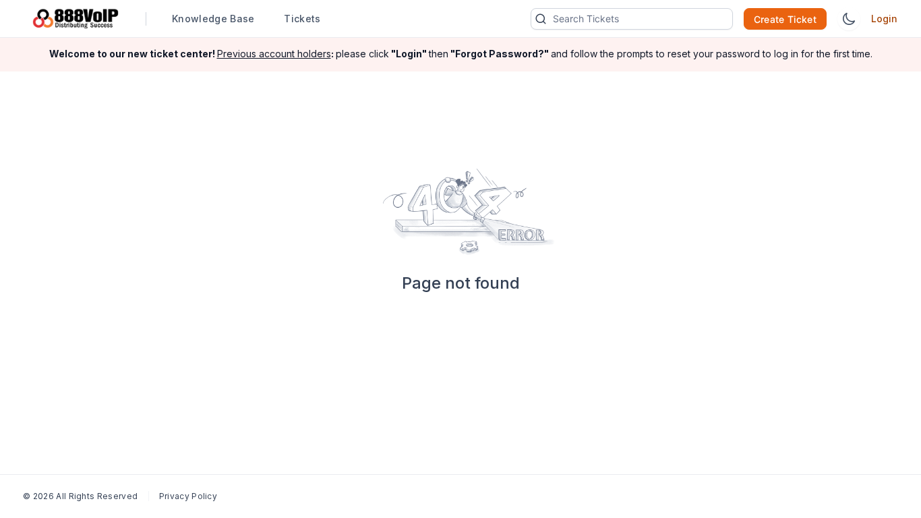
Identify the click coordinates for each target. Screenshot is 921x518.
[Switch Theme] (848, 18)
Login (884, 18)
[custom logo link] (75, 19)
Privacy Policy (188, 496)
